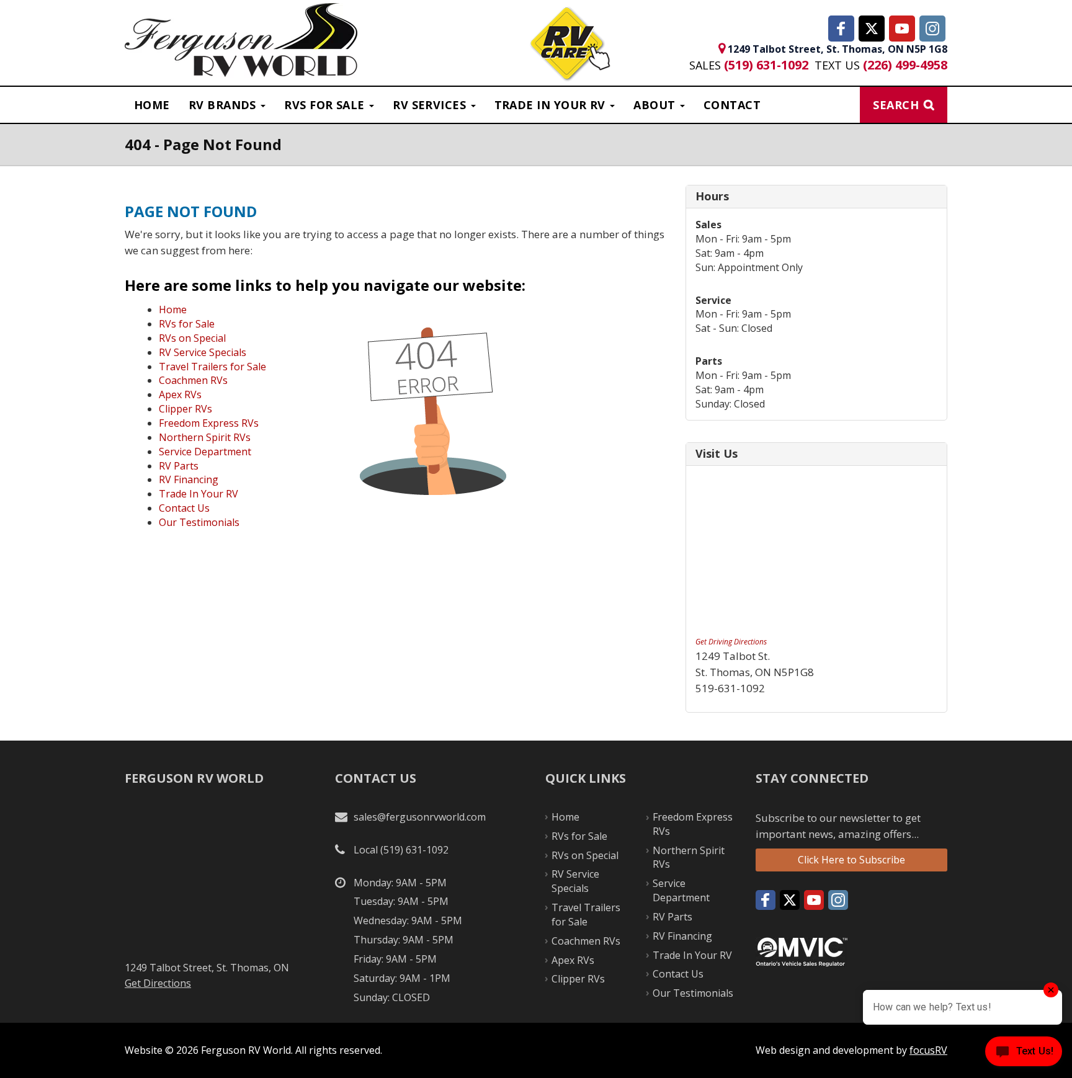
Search (896, 104)
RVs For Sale (326, 104)
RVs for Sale (187, 324)
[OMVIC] (801, 951)
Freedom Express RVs (209, 423)
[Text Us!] (1023, 1053)
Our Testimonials (199, 522)
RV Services (431, 104)
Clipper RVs (185, 409)
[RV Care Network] (570, 45)
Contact (732, 104)
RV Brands (224, 104)
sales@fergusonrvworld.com (420, 817)
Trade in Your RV (551, 104)
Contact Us (184, 508)
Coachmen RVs (193, 380)
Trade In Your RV (198, 494)
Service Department (205, 451)
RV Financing (188, 479)
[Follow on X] (872, 29)
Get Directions (158, 983)
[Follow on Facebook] (841, 29)
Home (152, 104)
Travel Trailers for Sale (212, 366)
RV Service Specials (202, 352)
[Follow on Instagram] (932, 29)
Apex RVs (180, 394)
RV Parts (179, 466)
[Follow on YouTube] (902, 29)
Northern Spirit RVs (205, 437)
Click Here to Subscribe (851, 859)
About (656, 104)
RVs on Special (192, 338)
